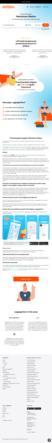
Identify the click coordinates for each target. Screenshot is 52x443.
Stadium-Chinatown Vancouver (33, 379)
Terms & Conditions (7, 386)
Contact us (29, 429)
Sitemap (4, 388)
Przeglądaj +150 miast (7, 420)
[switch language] (27, 6)
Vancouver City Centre (31, 388)
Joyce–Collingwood (31, 360)
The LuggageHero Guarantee (10, 378)
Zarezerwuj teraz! (26, 279)
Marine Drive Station (31, 394)
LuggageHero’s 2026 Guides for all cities (11, 383)
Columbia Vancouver (31, 390)
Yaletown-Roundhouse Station (33, 395)
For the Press (5, 379)
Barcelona (5, 408)
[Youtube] (33, 432)
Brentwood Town (30, 381)
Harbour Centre (30, 367)
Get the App (46, 6)
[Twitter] (29, 432)
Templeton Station (31, 370)
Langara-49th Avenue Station (33, 372)
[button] (49, 440)
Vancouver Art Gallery (31, 365)
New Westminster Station (32, 392)
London (4, 411)
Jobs (5, 365)
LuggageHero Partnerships (9, 374)
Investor (5, 363)
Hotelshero (5, 370)
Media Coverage (7, 381)
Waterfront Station (31, 401)
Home (4, 360)
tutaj (20, 251)
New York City (6, 413)
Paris (4, 415)
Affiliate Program (6, 372)
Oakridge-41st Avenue (31, 374)
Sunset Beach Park (31, 362)
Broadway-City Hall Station (32, 397)
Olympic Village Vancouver (32, 376)
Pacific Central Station (31, 385)
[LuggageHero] (9, 8)
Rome (4, 417)
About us (4, 362)
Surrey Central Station (31, 369)
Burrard (28, 399)
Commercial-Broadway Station (33, 383)
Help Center (5, 376)
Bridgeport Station (31, 386)
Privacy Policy (5, 385)
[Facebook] (27, 432)
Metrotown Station (31, 378)
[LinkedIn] (35, 432)
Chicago (4, 409)
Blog (3, 367)
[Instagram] (31, 432)
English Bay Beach (31, 363)
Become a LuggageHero (35, 6)
